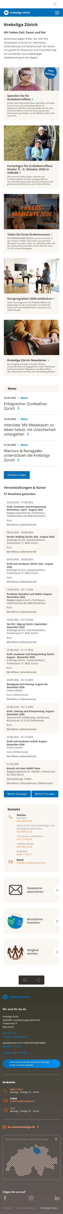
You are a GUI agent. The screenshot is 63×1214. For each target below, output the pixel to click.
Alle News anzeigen (16, 474)
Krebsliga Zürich (21, 24)
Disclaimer (21, 1052)
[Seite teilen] (37, 979)
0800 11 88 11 (24, 854)
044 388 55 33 (24, 846)
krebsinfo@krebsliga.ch (22, 1101)
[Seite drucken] (25, 979)
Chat (12, 1108)
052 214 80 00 (24, 839)
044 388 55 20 (24, 831)
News (24, 397)
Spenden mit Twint (12, 1046)
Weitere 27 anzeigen (45, 793)
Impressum (9, 1052)
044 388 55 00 (24, 820)
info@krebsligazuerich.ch (31, 862)
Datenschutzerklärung (25, 1207)
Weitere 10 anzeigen (17, 793)
